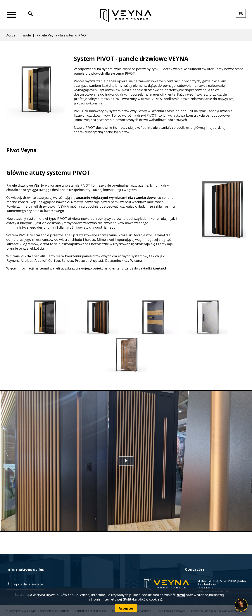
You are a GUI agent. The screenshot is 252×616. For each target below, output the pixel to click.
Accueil (11, 35)
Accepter (126, 608)
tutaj (181, 595)
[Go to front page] (126, 15)
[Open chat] (241, 605)
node (27, 35)
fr (242, 14)
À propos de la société (25, 584)
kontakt (159, 268)
